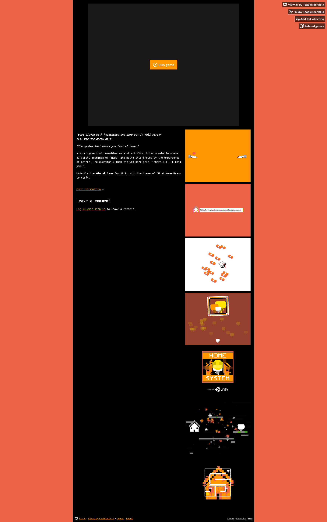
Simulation (241, 518)
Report (120, 518)
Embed (129, 518)
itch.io (82, 518)
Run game (166, 65)
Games (230, 518)
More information (88, 189)
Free (250, 518)
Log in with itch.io (90, 209)
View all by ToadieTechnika (101, 518)
